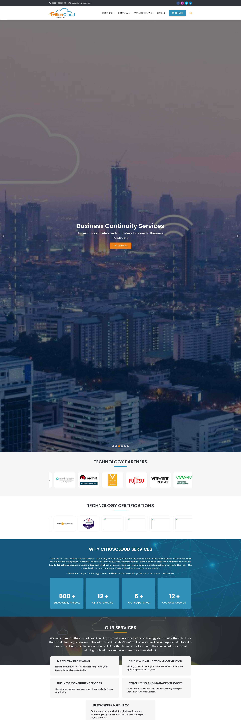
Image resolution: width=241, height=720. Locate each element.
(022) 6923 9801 (59, 3)
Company (123, 13)
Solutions (107, 13)
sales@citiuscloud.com (82, 3)
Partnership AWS (142, 13)
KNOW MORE (121, 250)
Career (161, 13)
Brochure (177, 13)
